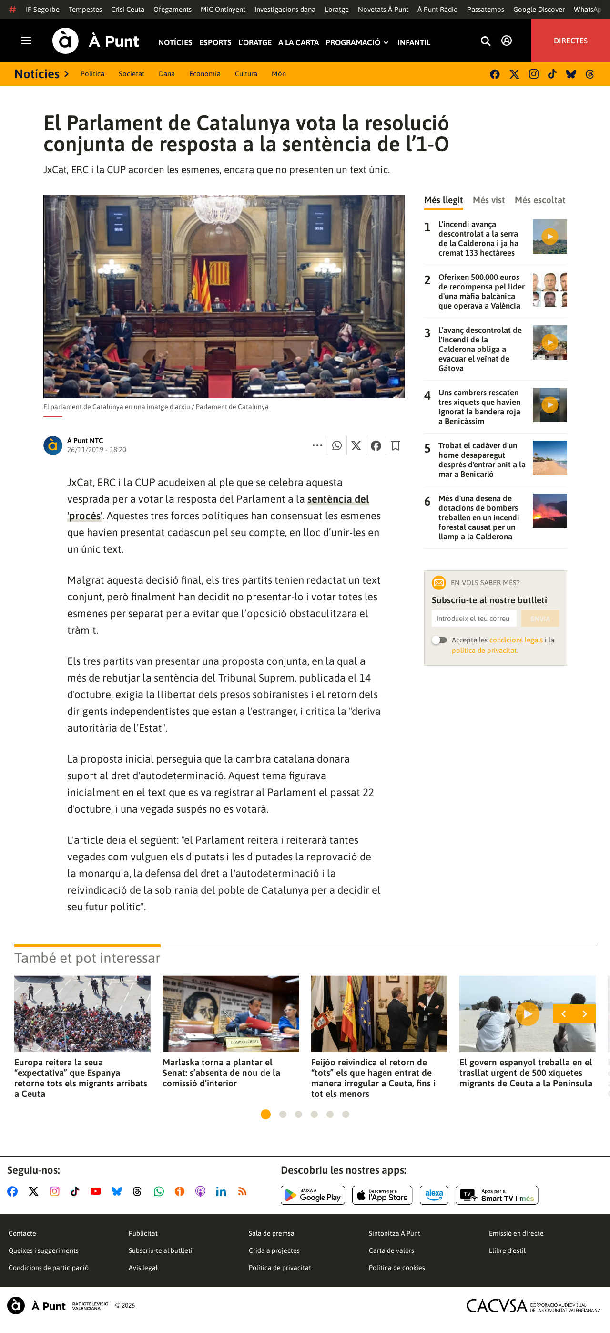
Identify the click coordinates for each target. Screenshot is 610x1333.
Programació (352, 42)
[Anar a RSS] (244, 1191)
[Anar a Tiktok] (77, 1191)
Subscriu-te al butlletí (161, 1250)
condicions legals (516, 640)
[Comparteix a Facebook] (376, 445)
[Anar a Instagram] (56, 1191)
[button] (266, 1114)
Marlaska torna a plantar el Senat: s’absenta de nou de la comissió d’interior (221, 1072)
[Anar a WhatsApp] (161, 1191)
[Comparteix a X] (356, 445)
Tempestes (85, 9)
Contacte (22, 1233)
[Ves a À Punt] (95, 41)
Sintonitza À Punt (394, 1233)
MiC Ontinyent (223, 9)
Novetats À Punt (383, 9)
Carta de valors (391, 1250)
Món (279, 74)
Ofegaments (172, 9)
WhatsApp (590, 9)
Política (92, 74)
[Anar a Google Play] (313, 1195)
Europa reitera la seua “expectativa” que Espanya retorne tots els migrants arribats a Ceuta (80, 1078)
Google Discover (539, 9)
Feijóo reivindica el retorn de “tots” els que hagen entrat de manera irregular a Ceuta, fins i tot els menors (373, 1078)
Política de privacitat (280, 1267)
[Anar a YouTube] (98, 1191)
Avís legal (143, 1267)
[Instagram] (534, 74)
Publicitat (143, 1233)
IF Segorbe (43, 9)
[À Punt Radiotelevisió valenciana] (57, 1305)
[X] (514, 74)
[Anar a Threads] (140, 1191)
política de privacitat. (485, 650)
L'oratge (337, 9)
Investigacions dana (284, 9)
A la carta (298, 42)
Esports (215, 42)
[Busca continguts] (485, 41)
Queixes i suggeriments (44, 1250)
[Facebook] (495, 74)
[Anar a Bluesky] (119, 1191)
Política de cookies (397, 1267)
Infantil (413, 42)
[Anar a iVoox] (181, 1191)
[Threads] (591, 74)
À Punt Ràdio (437, 9)
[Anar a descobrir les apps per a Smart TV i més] (497, 1195)
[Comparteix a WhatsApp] (336, 445)
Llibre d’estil (507, 1250)
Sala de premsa (272, 1233)
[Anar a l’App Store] (382, 1195)
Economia (205, 74)
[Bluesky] (571, 74)
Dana (167, 74)
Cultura (246, 74)
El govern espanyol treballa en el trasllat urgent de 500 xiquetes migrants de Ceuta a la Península (525, 1072)
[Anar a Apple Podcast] (202, 1191)
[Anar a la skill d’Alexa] (434, 1195)
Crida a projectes (274, 1250)
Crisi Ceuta (127, 9)
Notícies (175, 42)
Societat (131, 74)
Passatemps (485, 9)
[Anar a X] (35, 1191)
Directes (571, 40)
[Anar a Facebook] (14, 1191)
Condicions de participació (49, 1267)
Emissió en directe (516, 1233)
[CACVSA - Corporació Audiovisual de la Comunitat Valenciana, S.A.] (534, 1305)
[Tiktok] (552, 74)
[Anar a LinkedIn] (223, 1191)
